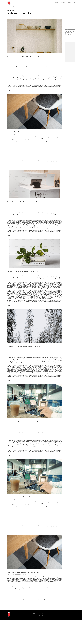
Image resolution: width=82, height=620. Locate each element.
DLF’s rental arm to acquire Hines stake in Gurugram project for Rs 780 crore (28, 57)
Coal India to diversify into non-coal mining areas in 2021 (22, 271)
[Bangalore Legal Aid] (9, 3)
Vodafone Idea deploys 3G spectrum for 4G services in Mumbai (24, 201)
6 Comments (19, 348)
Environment (24, 134)
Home (8, 6)
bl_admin (15, 134)
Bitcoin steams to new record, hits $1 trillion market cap (22, 497)
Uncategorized (29, 134)
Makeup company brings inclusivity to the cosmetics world (23, 572)
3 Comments (19, 134)
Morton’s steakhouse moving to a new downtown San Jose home (24, 346)
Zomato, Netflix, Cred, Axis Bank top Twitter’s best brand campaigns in (26, 132)
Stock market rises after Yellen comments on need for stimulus (24, 422)
